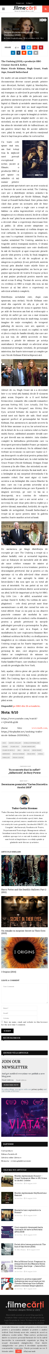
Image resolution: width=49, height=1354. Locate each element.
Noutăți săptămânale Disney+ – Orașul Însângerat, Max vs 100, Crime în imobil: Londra (30, 1178)
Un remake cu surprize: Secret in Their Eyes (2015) (23, 932)
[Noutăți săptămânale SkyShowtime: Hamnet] (7, 1198)
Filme (6, 29)
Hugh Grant (36, 750)
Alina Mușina (21, 1250)
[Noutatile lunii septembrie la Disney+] (7, 1215)
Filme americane (14, 29)
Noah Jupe (31, 754)
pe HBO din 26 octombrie (26, 706)
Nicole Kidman (18, 754)
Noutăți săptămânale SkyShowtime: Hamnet (30, 1194)
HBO (19, 750)
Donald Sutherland (31, 743)
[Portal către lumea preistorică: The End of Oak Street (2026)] (7, 1249)
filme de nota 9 (8, 750)
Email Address (8, 1080)
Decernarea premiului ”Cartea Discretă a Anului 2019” (24, 786)
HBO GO (26, 750)
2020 (4, 743)
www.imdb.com (39, 728)
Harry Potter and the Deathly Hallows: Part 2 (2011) (23, 890)
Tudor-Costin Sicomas (14, 38)
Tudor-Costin (18, 757)
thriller (6, 757)
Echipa (29, 3)
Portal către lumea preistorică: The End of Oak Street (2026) (30, 1245)
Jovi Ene (20, 1183)
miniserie (6, 754)
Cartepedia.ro (7, 1151)
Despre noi (20, 3)
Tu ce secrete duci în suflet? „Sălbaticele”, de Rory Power (24, 771)
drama (5, 746)
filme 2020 (15, 746)
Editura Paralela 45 (9, 1154)
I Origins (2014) (8, 971)
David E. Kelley (15, 743)
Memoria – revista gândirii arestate (16, 1161)
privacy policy (37, 1089)
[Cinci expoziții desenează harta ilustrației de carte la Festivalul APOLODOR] (7, 1232)
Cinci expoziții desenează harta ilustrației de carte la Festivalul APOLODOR (28, 1229)
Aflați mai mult (29, 1351)
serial (40, 754)
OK (18, 1351)
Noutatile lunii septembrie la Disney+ (27, 1211)
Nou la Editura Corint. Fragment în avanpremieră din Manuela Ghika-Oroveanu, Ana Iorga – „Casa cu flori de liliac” (29, 1265)
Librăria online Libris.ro (11, 1157)
